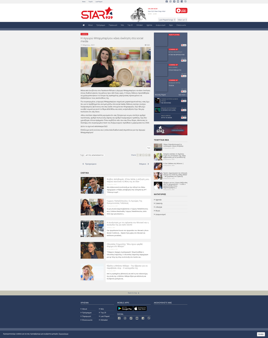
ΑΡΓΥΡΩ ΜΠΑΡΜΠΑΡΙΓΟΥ (95, 155)
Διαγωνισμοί (160, 25)
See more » (182, 95)
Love (184, 45)
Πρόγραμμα (100, 25)
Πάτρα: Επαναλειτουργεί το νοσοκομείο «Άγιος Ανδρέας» (173, 145)
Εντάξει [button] (261, 334)
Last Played (99, 2)
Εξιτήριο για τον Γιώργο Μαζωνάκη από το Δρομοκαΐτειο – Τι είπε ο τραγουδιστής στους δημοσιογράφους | (175, 185)
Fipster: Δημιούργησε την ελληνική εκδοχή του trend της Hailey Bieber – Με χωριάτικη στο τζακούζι (175, 174)
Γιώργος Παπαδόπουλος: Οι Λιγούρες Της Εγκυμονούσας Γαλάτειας (124, 202)
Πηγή (148, 148)
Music (157, 211)
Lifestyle (158, 207)
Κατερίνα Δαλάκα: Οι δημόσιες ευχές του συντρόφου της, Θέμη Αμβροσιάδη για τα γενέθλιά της (174, 155)
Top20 (90, 2)
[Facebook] (137, 155)
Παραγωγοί (113, 25)
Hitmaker (139, 25)
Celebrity (84, 34)
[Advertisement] (170, 233)
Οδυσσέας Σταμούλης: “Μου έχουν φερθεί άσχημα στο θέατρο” (125, 245)
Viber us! (181, 20)
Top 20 (130, 25)
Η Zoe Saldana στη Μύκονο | (173, 163)
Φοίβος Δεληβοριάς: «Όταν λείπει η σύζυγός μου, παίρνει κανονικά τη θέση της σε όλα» (128, 180)
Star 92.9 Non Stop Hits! (156, 11)
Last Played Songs (166, 20)
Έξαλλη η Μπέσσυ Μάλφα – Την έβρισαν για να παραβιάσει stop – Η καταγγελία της (127, 266)
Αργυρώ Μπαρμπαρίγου (126, 90)
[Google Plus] (143, 155)
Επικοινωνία (181, 25)
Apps (171, 25)
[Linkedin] (146, 155)
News (83, 2)
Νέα (122, 25)
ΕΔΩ (105, 126)
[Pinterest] (149, 155)
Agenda (149, 25)
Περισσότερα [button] (63, 334)
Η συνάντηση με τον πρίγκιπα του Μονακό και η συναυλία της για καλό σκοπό (128, 223)
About (90, 25)
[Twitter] (140, 155)
